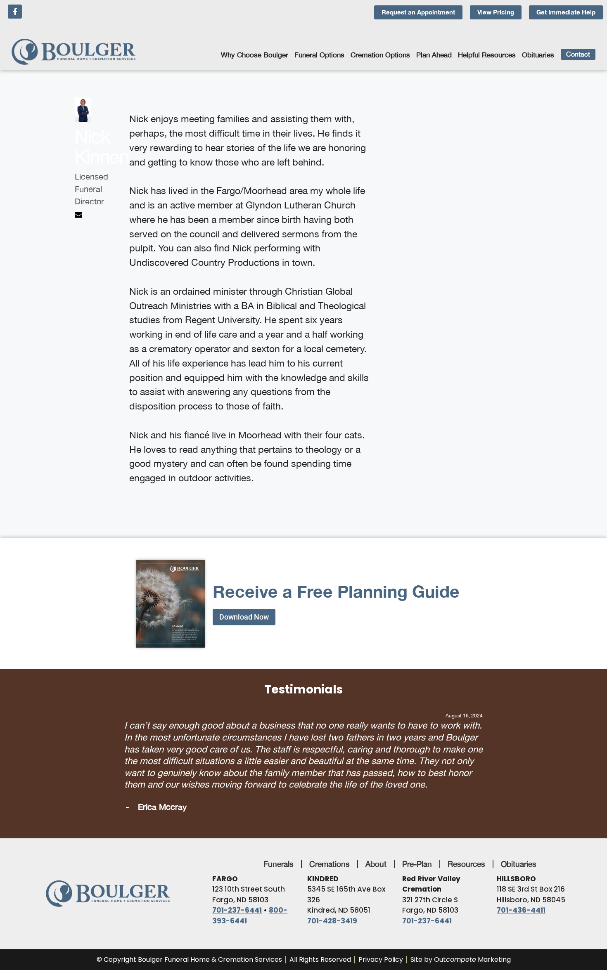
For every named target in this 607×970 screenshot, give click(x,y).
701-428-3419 (332, 885)
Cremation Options (380, 55)
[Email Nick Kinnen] (79, 215)
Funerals (278, 828)
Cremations (329, 828)
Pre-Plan (417, 828)
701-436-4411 (521, 875)
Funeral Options (319, 55)
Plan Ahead (434, 55)
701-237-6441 (237, 875)
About (375, 828)
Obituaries (538, 55)
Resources (466, 828)
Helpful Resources (487, 55)
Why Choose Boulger (254, 55)
